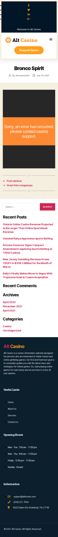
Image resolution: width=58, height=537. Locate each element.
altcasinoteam (22, 75)
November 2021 (12, 306)
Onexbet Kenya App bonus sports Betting (28, 238)
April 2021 (9, 310)
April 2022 (9, 302)
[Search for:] (20, 207)
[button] (50, 39)
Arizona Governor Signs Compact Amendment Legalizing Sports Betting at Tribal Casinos (27, 249)
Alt (14, 346)
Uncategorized (12, 330)
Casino (7, 326)
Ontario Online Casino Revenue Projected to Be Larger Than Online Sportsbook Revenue (28, 228)
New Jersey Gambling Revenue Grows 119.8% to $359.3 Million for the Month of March (27, 263)
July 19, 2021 (42, 75)
